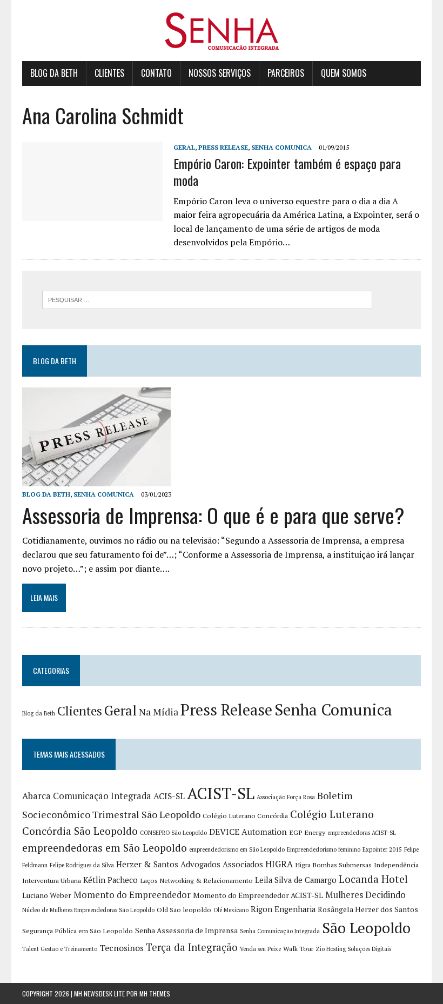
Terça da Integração (192, 947)
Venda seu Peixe (260, 949)
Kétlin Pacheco (110, 880)
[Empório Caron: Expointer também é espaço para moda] (92, 213)
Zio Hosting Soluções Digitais (353, 949)
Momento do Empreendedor (132, 895)
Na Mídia (158, 711)
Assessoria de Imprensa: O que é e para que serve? (213, 515)
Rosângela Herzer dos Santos (368, 909)
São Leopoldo (366, 928)
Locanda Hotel (373, 879)
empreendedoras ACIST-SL (361, 832)
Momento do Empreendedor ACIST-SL (258, 895)
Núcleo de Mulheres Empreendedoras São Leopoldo (88, 910)
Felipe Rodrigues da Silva (82, 865)
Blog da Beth (54, 72)
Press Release (223, 147)
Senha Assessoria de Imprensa (186, 930)
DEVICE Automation (248, 832)
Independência (396, 864)
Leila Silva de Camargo (296, 880)
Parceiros (285, 72)
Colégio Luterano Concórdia (245, 815)
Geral (184, 147)
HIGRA (279, 864)
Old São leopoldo (184, 909)
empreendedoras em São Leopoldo (104, 848)
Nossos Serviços (220, 72)
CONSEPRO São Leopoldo (173, 832)
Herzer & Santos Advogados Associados (189, 864)
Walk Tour (298, 948)
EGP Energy (307, 832)
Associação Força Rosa (286, 797)
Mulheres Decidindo (365, 895)
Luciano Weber (46, 895)
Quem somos (343, 72)
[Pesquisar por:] (207, 299)
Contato (156, 72)
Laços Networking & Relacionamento (196, 880)
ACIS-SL (169, 796)
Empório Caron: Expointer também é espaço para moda (287, 171)
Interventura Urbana (51, 880)
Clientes (109, 72)
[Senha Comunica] (221, 30)
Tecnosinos (121, 948)
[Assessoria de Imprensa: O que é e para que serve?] (96, 479)
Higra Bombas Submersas (333, 864)
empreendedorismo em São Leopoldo (237, 849)
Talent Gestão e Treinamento (59, 949)
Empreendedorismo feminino (323, 849)
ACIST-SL (220, 793)
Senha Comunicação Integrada (280, 931)
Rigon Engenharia (283, 909)
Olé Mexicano (231, 910)
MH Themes (154, 993)
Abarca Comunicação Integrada (86, 796)
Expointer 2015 (382, 849)
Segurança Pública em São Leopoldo (77, 930)
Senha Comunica (281, 147)
